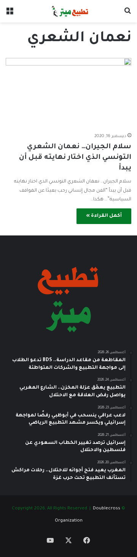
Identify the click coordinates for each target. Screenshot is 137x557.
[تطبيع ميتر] (68, 11)
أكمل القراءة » (104, 216)
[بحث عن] (127, 14)
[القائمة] (9, 14)
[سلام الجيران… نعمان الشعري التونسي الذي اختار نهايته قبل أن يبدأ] (68, 93)
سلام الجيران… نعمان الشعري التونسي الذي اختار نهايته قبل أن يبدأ (75, 157)
